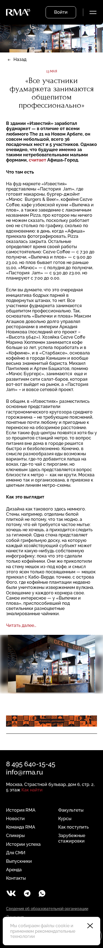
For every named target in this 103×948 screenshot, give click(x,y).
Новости (15, 818)
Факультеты (70, 810)
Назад (19, 59)
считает (37, 160)
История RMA (20, 810)
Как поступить (73, 827)
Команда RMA (20, 827)
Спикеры (15, 835)
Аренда (14, 869)
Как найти (32, 790)
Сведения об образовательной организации (47, 908)
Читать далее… (21, 625)
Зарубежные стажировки (71, 838)
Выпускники (19, 861)
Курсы (64, 818)
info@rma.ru (24, 772)
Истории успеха (23, 844)
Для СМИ (15, 852)
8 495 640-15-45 (30, 764)
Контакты (16, 878)
